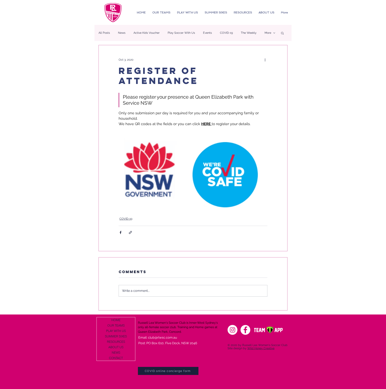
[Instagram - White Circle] (232, 330)
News (121, 32)
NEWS (116, 352)
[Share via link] (130, 232)
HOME (115, 320)
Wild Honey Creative (260, 348)
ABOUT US (115, 347)
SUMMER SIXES (116, 336)
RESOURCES (116, 342)
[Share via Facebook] (120, 232)
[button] (282, 33)
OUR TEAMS (116, 325)
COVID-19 (226, 32)
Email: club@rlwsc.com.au (157, 337)
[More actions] (265, 59)
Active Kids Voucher (146, 32)
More (268, 32)
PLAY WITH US (116, 331)
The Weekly (249, 32)
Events (207, 32)
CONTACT (116, 358)
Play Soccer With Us (181, 32)
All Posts (104, 32)
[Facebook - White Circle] (245, 330)
